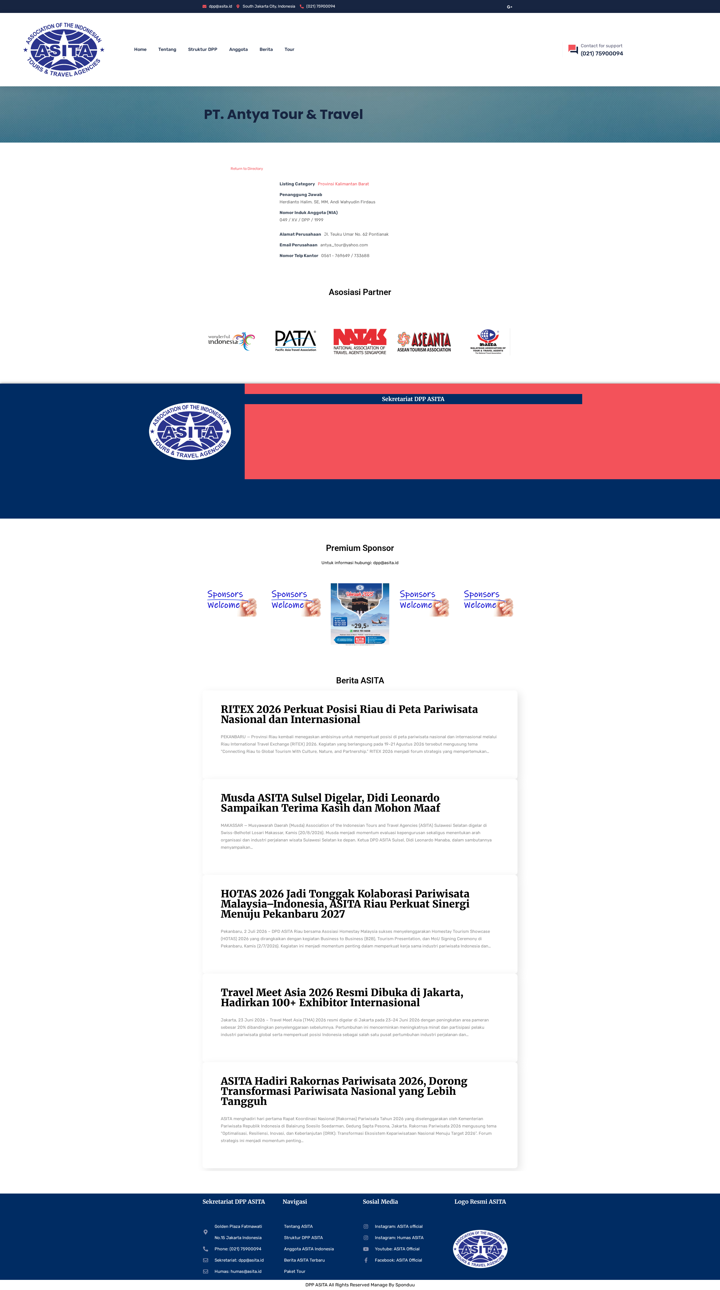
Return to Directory (247, 168)
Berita (266, 49)
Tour (289, 49)
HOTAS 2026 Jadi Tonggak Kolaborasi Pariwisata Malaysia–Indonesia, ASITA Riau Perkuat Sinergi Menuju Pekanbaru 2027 (345, 904)
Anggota (238, 49)
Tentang (167, 49)
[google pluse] (509, 6)
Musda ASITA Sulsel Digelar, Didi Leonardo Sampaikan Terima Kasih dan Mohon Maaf (330, 803)
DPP (310, 1284)
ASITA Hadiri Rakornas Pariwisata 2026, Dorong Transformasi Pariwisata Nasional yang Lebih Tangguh (344, 1091)
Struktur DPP (202, 49)
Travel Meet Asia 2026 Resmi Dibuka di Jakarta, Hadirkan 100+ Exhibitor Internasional (342, 997)
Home (140, 49)
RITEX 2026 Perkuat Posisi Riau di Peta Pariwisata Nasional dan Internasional (349, 714)
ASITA (321, 1284)
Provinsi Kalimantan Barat (343, 183)
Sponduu (405, 1284)
